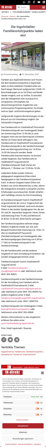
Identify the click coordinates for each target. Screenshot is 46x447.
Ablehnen (23, 432)
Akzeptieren (23, 426)
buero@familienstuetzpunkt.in (15, 309)
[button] (42, 373)
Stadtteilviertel (29, 354)
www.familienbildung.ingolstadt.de (17, 323)
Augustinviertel (7, 352)
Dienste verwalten (22, 420)
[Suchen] (19, 7)
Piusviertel (17, 354)
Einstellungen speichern (23, 439)
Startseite (4, 16)
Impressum (37, 444)
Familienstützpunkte (34, 352)
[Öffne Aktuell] (10, 12)
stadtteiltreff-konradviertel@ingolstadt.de (21, 288)
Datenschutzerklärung (25, 444)
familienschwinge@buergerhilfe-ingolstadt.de (23, 298)
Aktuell (12, 16)
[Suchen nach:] (23, 7)
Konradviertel (6, 354)
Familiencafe (20, 352)
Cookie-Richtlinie (11, 444)
